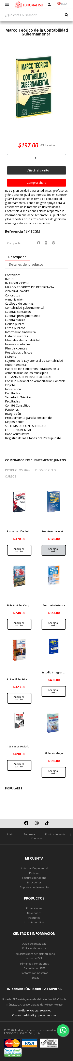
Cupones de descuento (34, 887)
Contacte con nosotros (34, 973)
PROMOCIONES (45, 470)
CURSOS (10, 476)
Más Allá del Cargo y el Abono (26, 605)
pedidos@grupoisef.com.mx (39, 1015)
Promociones (34, 908)
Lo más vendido (34, 922)
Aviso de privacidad (34, 943)
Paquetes (34, 918)
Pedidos (34, 873)
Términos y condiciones (34, 963)
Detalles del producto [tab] (26, 264)
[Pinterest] (53, 243)
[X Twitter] (46, 243)
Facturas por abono (34, 878)
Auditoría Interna (54, 605)
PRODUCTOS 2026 (17, 470)
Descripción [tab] (17, 257)
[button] (10, 89)
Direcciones (34, 882)
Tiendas (34, 977)
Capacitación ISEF (34, 968)
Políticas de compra (34, 948)
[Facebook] (38, 243)
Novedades (34, 913)
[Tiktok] (47, 823)
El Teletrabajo (54, 753)
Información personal (34, 868)
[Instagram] (36, 823)
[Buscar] (66, 15)
